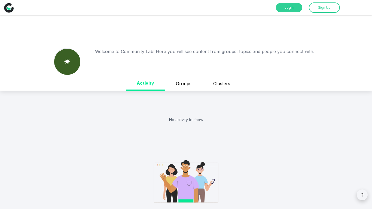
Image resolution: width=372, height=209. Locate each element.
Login (289, 7)
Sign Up (324, 7)
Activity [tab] (145, 83)
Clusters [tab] (221, 83)
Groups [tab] (183, 83)
